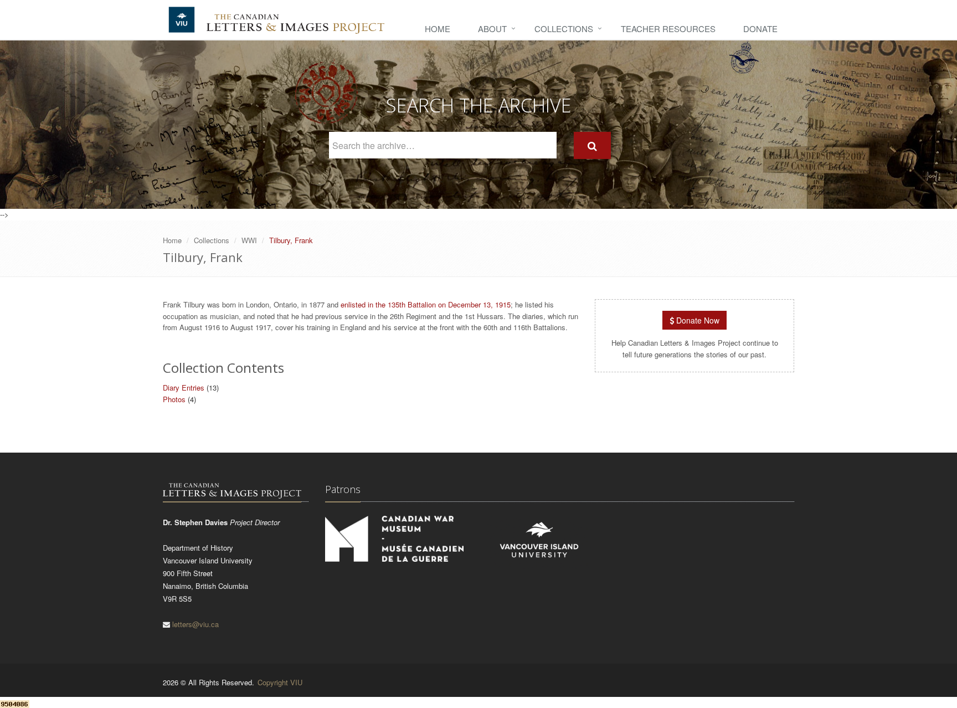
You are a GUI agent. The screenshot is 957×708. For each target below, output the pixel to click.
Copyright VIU (280, 682)
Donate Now (696, 320)
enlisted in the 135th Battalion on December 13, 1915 (424, 304)
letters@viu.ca (195, 624)
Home (437, 28)
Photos (174, 399)
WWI (249, 240)
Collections (563, 28)
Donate (760, 28)
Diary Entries (183, 387)
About (492, 28)
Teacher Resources (668, 28)
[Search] (592, 145)
